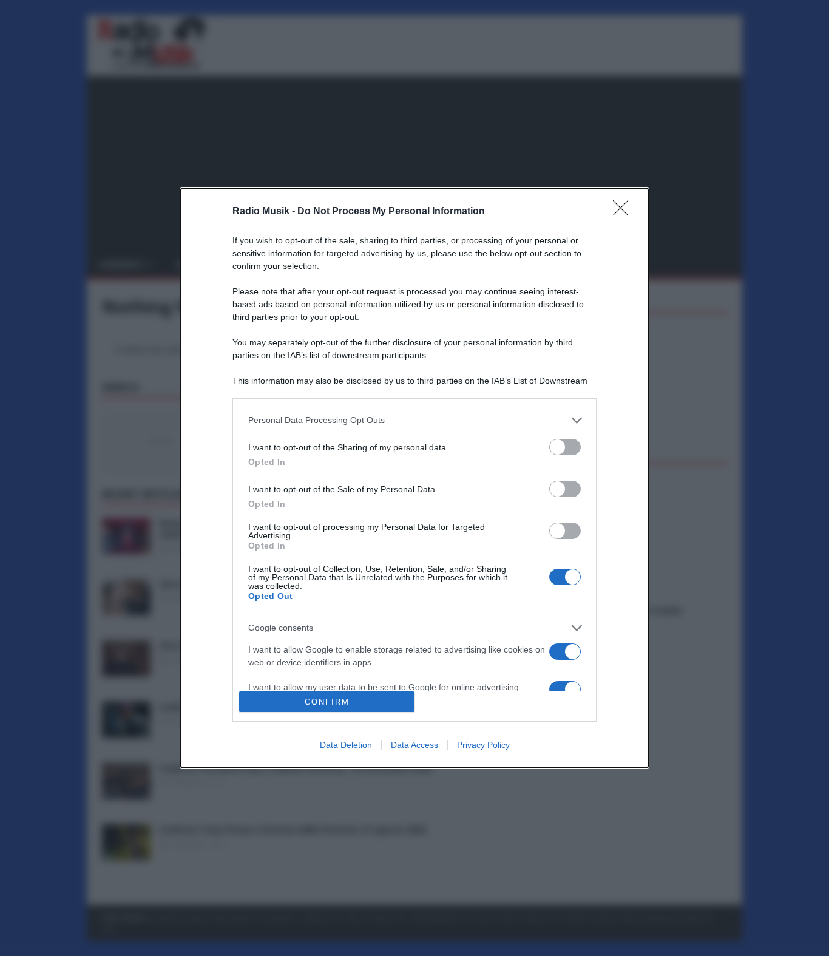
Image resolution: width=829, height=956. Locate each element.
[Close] (624, 211)
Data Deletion (346, 745)
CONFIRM (327, 702)
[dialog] (414, 478)
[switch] (565, 447)
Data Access (414, 745)
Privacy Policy (483, 745)
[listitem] (414, 420)
